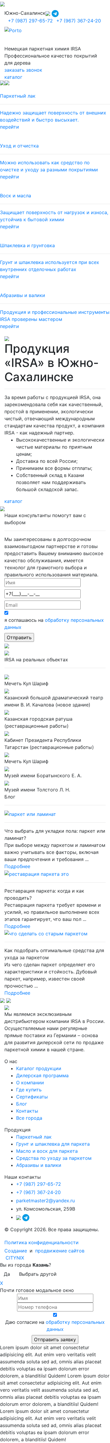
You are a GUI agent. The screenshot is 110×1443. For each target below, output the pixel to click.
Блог (21, 1104)
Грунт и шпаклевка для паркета (53, 1144)
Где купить (29, 1090)
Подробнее (17, 866)
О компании (30, 1082)
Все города (29, 1118)
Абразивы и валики (38, 1165)
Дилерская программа (42, 1075)
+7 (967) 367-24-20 (78, 21)
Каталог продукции (38, 1068)
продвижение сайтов (59, 1251)
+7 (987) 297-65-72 (30, 21)
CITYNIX (15, 1258)
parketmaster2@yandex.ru (45, 1200)
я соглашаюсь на (54, 623)
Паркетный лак (34, 1137)
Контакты (27, 1111)
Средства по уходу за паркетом (54, 1158)
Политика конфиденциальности (41, 1242)
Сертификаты (32, 1097)
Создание (16, 1251)
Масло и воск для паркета (47, 1151)
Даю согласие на (55, 1325)
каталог (13, 77)
